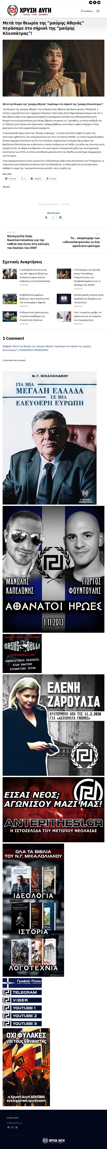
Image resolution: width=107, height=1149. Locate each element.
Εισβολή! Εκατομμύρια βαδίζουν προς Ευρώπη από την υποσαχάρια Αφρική (34, 298)
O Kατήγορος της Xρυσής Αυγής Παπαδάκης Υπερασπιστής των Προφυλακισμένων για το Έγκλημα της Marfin (87, 277)
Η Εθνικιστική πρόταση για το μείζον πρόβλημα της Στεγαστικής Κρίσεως (34, 316)
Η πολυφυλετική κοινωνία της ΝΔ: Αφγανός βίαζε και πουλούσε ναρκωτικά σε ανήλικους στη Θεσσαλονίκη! (35, 275)
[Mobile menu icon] (97, 11)
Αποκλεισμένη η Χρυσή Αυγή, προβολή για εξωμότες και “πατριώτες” (89, 298)
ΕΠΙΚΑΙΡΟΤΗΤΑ (52, 204)
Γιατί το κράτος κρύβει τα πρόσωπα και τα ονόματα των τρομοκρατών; (87, 316)
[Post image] (10, 274)
